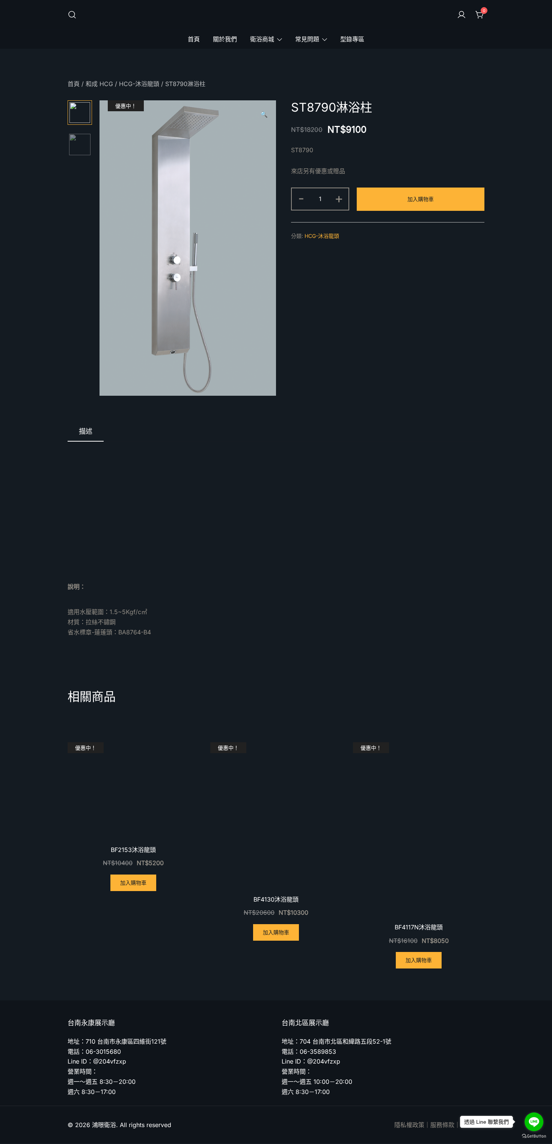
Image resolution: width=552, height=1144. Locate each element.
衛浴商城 (262, 39)
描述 (85, 431)
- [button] (301, 198)
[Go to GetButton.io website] (534, 1136)
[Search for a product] (72, 15)
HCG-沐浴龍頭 (139, 84)
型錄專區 (352, 39)
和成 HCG (99, 84)
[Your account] (461, 15)
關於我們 (225, 39)
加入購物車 (420, 199)
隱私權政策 (409, 1125)
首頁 (194, 39)
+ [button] (339, 198)
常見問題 (307, 39)
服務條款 (442, 1125)
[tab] (86, 432)
